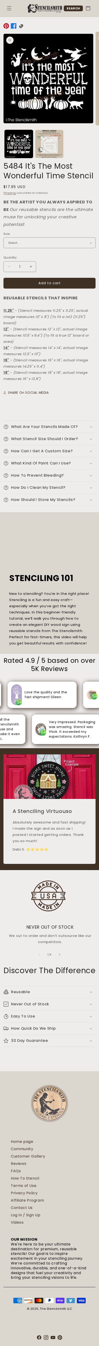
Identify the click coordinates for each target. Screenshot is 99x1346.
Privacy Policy (24, 1193)
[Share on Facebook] (13, 27)
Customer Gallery (28, 1156)
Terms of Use (23, 1185)
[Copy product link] (21, 27)
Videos (17, 1222)
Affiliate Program (27, 1200)
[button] (9, 8)
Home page (22, 1141)
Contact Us (22, 1207)
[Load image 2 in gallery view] (49, 144)
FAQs (16, 1171)
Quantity (10, 257)
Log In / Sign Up (26, 1215)
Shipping (9, 193)
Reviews (18, 1163)
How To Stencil (25, 1178)
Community (22, 1149)
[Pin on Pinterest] (6, 27)
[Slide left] (39, 955)
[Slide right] (60, 955)
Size (6, 234)
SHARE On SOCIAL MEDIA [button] (28, 392)
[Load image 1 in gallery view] (19, 144)
